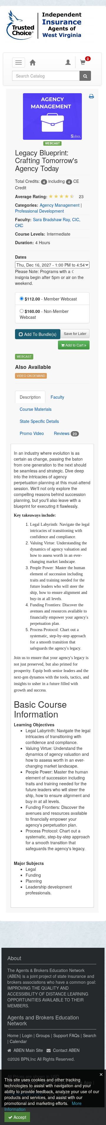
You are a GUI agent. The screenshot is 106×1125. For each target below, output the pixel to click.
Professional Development (39, 211)
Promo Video (32, 433)
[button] (91, 96)
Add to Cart (74, 344)
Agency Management (60, 205)
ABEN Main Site (28, 1050)
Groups (43, 1035)
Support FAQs (66, 1035)
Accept (19, 1117)
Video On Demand (31, 376)
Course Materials (36, 409)
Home (13, 1035)
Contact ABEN (66, 1050)
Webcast (52, 143)
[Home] (32, 62)
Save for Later (75, 333)
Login (27, 1035)
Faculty (57, 397)
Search (89, 1035)
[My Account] (68, 62)
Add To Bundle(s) (40, 334)
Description (30, 397)
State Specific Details (39, 421)
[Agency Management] (52, 116)
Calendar (18, 1041)
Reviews (65, 433)
